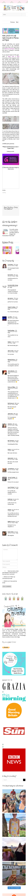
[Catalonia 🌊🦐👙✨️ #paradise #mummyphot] (14, 801)
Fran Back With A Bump (13, 285)
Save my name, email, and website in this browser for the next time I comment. (10, 572)
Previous (12, 22)
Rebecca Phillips (11, 387)
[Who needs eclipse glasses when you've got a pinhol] (14, 849)
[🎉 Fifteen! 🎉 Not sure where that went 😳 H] (14, 825)
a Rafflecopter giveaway (8, 143)
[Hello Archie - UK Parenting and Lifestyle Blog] (10, 167)
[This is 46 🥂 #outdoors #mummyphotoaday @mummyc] (14, 873)
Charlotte (10, 424)
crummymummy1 (9, 225)
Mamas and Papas (9, 48)
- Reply (16, 265)
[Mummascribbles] (10, 154)
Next (17, 22)
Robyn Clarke (11, 531)
